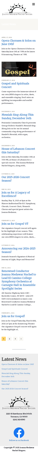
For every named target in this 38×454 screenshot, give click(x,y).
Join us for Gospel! (13, 316)
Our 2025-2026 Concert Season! (15, 389)
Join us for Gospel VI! (15, 223)
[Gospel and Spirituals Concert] (19, 69)
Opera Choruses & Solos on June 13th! (18, 364)
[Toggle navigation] (33, 4)
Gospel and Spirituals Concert (15, 369)
